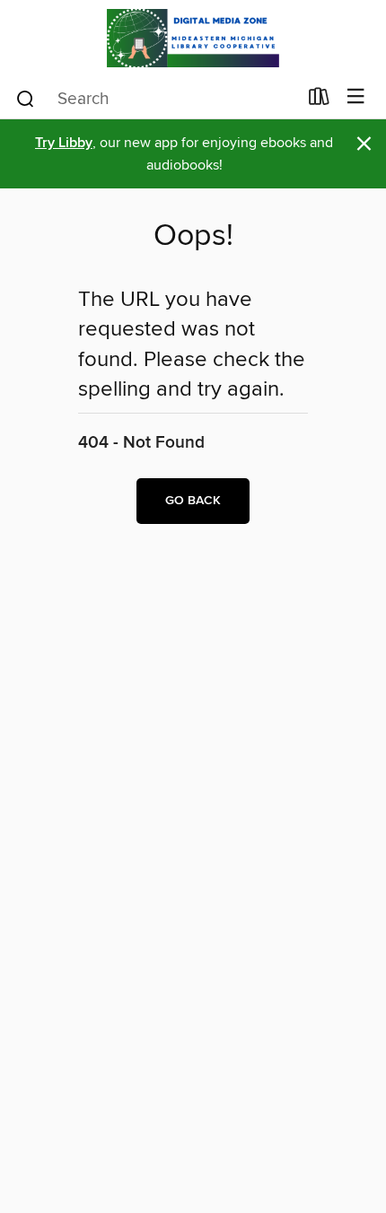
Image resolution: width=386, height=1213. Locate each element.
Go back (193, 501)
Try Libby (63, 143)
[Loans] (319, 100)
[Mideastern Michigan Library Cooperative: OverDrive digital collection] (193, 38)
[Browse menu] (356, 97)
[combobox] (155, 98)
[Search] (25, 97)
